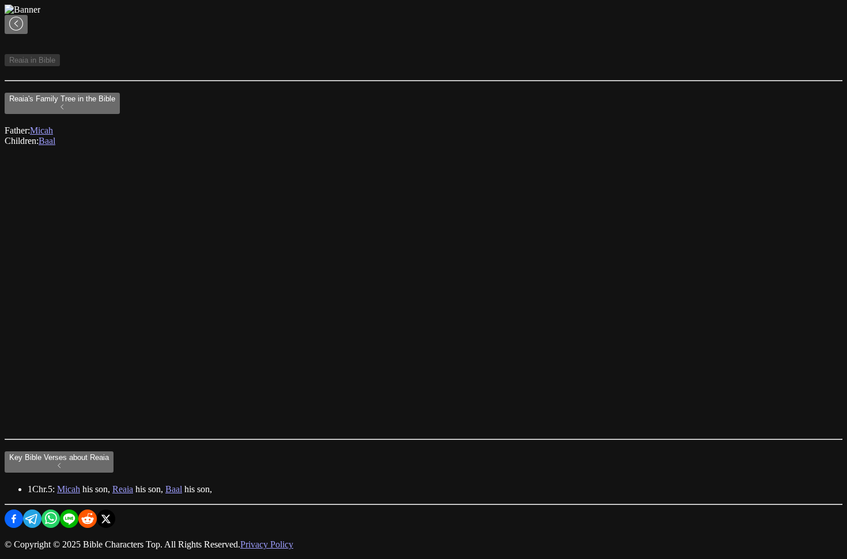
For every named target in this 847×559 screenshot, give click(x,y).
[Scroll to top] (16, 24)
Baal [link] (47, 141)
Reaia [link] (122, 489)
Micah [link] (41, 130)
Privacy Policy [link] (266, 544)
